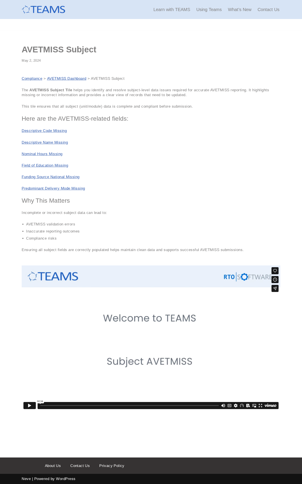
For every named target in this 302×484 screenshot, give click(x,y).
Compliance (32, 78)
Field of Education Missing (45, 165)
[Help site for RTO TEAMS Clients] (44, 9)
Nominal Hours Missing (42, 154)
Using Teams (209, 9)
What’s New (239, 9)
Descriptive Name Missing (45, 142)
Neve (26, 479)
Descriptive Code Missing (44, 131)
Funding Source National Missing (51, 177)
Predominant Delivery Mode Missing (53, 188)
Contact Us (268, 9)
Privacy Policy (111, 466)
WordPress (66, 479)
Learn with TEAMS (171, 9)
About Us (53, 466)
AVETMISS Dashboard (66, 78)
